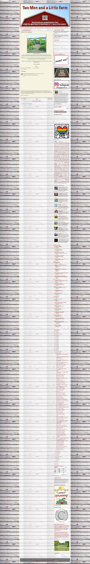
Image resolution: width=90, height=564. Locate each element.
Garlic (61, 157)
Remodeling (56, 174)
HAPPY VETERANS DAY (59, 416)
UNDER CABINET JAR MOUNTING (61, 429)
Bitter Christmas (57, 262)
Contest (55, 148)
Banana (58, 143)
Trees (63, 178)
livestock (56, 166)
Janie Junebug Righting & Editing (60, 302)
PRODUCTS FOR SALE (59, 27)
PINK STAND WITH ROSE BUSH (61, 394)
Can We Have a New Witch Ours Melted (61, 272)
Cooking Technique (64, 148)
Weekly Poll (56, 182)
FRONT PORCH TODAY (59, 390)
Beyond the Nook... (58, 305)
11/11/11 (57, 415)
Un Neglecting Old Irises (59, 250)
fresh (56, 300)
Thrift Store (65, 177)
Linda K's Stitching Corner (59, 318)
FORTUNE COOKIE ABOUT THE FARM (62, 420)
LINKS (66, 27)
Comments (57, 556)
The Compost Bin (58, 325)
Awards (55, 143)
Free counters (56, 475)
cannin (63, 145)
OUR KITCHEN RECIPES (39, 27)
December (57, 352)
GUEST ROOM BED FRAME (60, 430)
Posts (56, 554)
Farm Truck (63, 152)
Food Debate (67, 154)
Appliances (61, 142)
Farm (66, 151)
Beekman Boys (62, 143)
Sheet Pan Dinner (63, 176)
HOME (22, 27)
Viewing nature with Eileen (59, 255)
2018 (56, 341)
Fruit (55, 156)
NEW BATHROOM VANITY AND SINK (61, 395)
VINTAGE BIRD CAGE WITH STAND (61, 386)
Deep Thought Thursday (59, 273)
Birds (60, 144)
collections (62, 147)
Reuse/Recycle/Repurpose (59, 175)
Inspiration (24, 69)
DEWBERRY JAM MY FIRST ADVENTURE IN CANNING (62, 216)
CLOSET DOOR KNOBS (59, 445)
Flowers (55, 154)
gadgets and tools (65, 156)
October (57, 450)
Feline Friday (65, 153)
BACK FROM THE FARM (59, 408)
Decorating (56, 150)
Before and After (56, 144)
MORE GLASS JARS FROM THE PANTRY (62, 400)
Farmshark (59, 153)
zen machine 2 (63, 183)
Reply (24, 76)
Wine (68, 182)
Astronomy (66, 142)
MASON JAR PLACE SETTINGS (61, 364)
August (57, 453)
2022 (56, 336)
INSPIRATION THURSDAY (60, 375)
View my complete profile (58, 104)
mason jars (66, 166)
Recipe (66, 173)
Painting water (57, 315)
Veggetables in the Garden (59, 312)
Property (55, 172)
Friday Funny (64, 155)
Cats (60, 146)
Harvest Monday (67, 158)
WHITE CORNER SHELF (59, 403)
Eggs (63, 151)
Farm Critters (56, 152)
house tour (59, 161)
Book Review (67, 144)
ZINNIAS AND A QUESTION (60, 402)
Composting (66, 147)
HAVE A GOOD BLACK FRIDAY (60, 374)
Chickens (63, 146)
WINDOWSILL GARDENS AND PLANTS (62, 362)
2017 (56, 343)
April (57, 458)
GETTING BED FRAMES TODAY (61, 434)
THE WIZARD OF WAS (58, 303)
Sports (56, 177)
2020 (56, 339)
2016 (56, 344)
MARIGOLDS (58, 391)
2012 (56, 349)
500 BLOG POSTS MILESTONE (61, 439)
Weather (67, 179)
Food (60, 154)
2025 (56, 332)
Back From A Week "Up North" (59, 284)
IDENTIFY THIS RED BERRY (60, 387)
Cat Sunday (56, 146)
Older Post (50, 98)
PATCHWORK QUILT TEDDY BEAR (61, 399)
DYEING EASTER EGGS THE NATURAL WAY (62, 210)
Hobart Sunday (57, 160)
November (57, 353)
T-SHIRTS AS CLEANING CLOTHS (61, 426)
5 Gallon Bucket (56, 142)
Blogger (56, 560)
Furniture (59, 156)
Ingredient (67, 161)
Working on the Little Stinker (59, 259)
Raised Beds (57, 173)
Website (58, 181)
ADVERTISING (47, 27)
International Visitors (57, 165)
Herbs (60, 159)
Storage (60, 177)
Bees (67, 143)
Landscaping (65, 165)
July (57, 454)
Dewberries (66, 150)
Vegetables (56, 179)
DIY (55, 151)
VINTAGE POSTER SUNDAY (60, 366)
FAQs (52, 27)
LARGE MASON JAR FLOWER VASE (61, 446)
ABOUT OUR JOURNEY (29, 27)
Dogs (58, 151)
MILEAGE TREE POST (59, 358)
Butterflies (60, 145)
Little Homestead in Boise (59, 321)
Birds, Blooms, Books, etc (59, 252)
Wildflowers (60, 182)
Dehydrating (61, 150)
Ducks (61, 151)
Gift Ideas (66, 157)
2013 (56, 348)
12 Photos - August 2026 (59, 290)
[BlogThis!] (35, 67)
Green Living (61, 158)
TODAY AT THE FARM (59, 412)
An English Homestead (59, 283)
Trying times (57, 247)
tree (59, 178)
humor (63, 161)
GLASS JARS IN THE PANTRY (60, 431)
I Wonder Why (57, 270)
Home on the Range (58, 293)
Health (56, 159)
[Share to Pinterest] (38, 67)
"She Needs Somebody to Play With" (60, 287)
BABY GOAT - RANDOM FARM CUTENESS (62, 437)
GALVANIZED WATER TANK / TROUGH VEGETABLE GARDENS (63, 187)
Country (55, 149)
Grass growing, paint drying (59, 306)
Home (37, 98)
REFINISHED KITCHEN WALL (60, 447)
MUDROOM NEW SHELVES (60, 381)
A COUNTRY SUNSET (59, 380)
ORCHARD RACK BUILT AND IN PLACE (62, 404)
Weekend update (64, 181)
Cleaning (58, 147)
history (64, 159)
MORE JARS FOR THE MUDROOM (61, 425)
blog (63, 144)
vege (67, 178)
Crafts (58, 149)
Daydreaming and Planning (64, 149)
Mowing (66, 167)
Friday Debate (58, 155)
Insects (60, 162)
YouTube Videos (57, 183)
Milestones (56, 167)
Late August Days (58, 266)
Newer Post (23, 98)
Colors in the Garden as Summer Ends (61, 253)
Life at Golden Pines (58, 308)
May (57, 457)
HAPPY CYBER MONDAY (60, 363)
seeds (57, 176)
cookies (59, 148)
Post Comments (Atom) (28, 103)
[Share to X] (36, 67)
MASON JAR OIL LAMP (59, 411)
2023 (56, 335)
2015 (56, 345)
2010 (56, 461)
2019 (56, 340)
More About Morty (58, 309)
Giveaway (55, 158)
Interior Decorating (62, 164)
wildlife (65, 182)
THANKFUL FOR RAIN (59, 367)
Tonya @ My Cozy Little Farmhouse (28, 73)
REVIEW (68, 175)
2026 (56, 331)
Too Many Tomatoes (58, 249)
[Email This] (34, 67)
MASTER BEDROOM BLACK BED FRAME (62, 407)
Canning (66, 145)
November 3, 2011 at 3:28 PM (39, 73)
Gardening (56, 157)
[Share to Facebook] (37, 67)
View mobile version (36, 100)
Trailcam (55, 178)
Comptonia (57, 296)
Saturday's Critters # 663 (59, 256)
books (56, 145)
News (62, 168)
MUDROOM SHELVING (59, 449)
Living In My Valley (58, 246)
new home (57, 168)
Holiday (63, 160)
